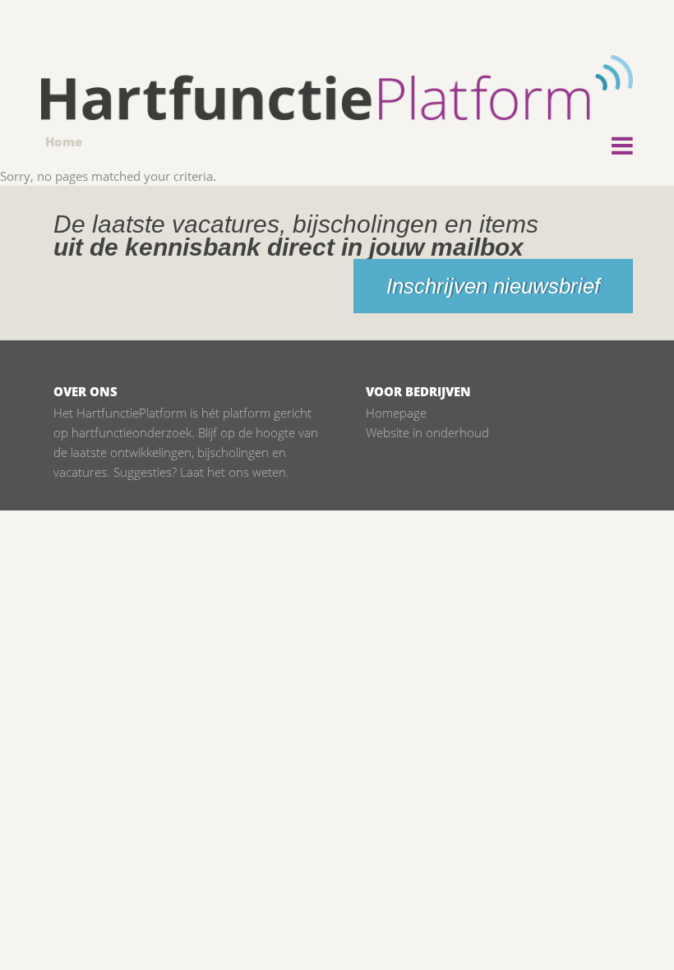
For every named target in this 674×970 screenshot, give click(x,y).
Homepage (396, 412)
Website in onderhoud (427, 432)
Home (63, 141)
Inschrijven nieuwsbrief (493, 286)
